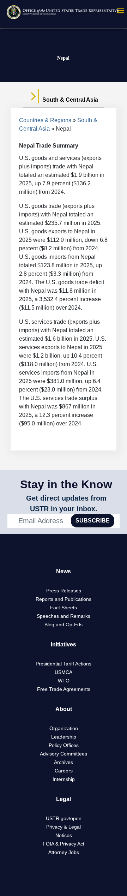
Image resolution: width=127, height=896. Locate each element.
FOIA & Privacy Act (63, 844)
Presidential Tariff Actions (63, 664)
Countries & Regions (45, 120)
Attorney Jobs (63, 852)
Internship (64, 779)
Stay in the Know (66, 484)
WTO (63, 680)
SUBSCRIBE (92, 521)
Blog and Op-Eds (63, 624)
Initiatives (63, 644)
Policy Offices (64, 745)
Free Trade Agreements (63, 689)
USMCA (63, 672)
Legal (63, 799)
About (63, 709)
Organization (63, 728)
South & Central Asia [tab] (69, 100)
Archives (63, 762)
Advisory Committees (63, 754)
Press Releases (63, 590)
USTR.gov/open (63, 818)
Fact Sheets (63, 607)
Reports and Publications (63, 599)
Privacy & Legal (63, 827)
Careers (64, 770)
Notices (63, 835)
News (63, 571)
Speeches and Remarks (63, 616)
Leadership (63, 737)
